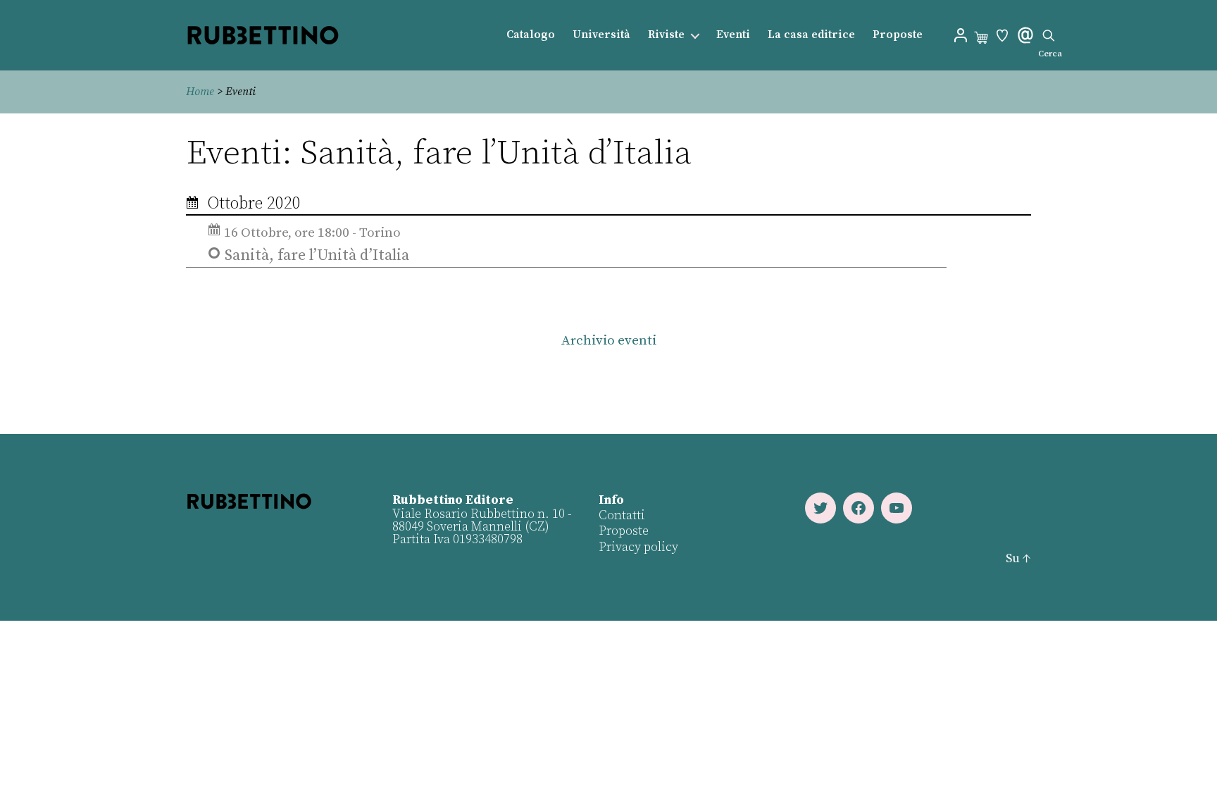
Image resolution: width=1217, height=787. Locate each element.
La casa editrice (811, 35)
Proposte (898, 35)
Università (601, 35)
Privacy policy (638, 547)
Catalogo (530, 35)
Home (200, 92)
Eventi (733, 35)
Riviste (666, 35)
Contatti (622, 515)
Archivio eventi (608, 341)
